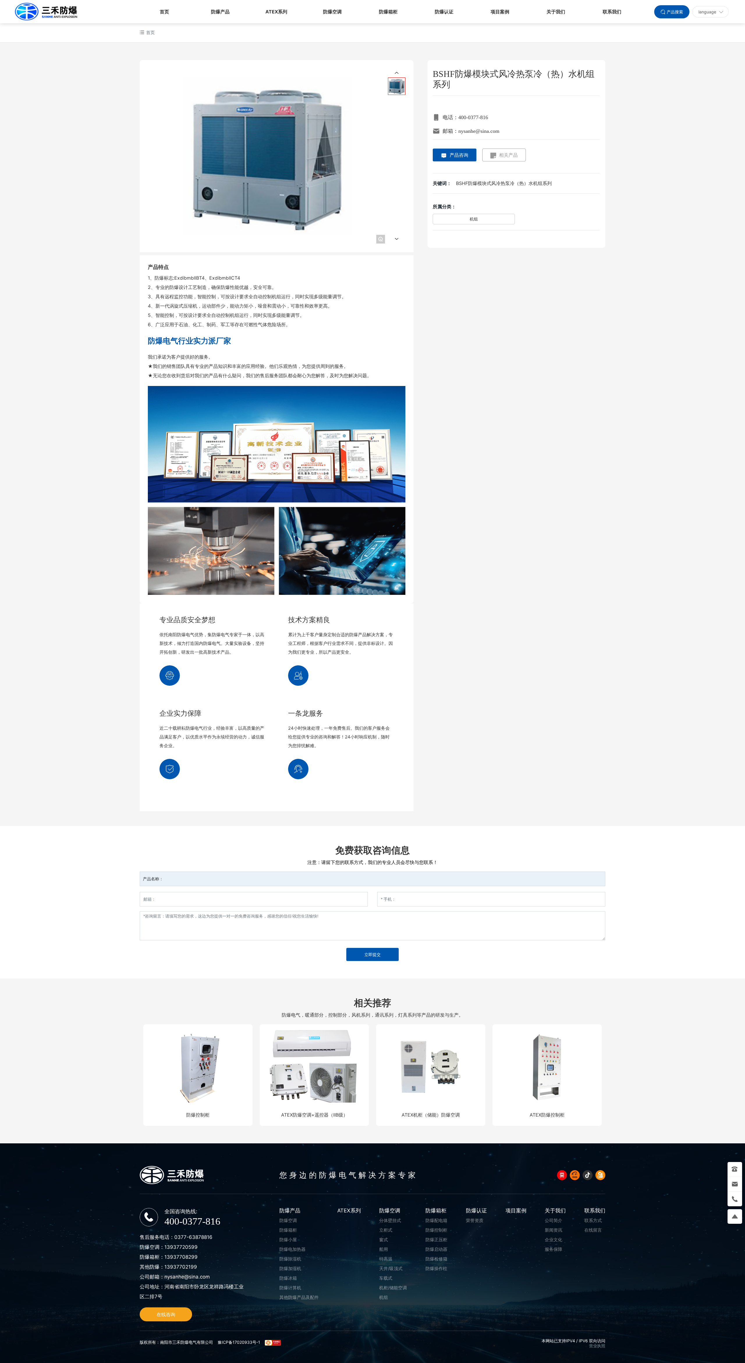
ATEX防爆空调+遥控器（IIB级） (314, 1115)
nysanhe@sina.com (187, 1277)
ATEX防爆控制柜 (547, 1115)
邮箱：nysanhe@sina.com (471, 131)
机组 (474, 218)
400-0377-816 (192, 1221)
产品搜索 (675, 11)
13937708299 (181, 1257)
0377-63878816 (193, 1237)
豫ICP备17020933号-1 (239, 1342)
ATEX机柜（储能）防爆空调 (431, 1115)
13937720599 (181, 1247)
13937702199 (180, 1267)
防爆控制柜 (198, 1115)
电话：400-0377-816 (465, 117)
